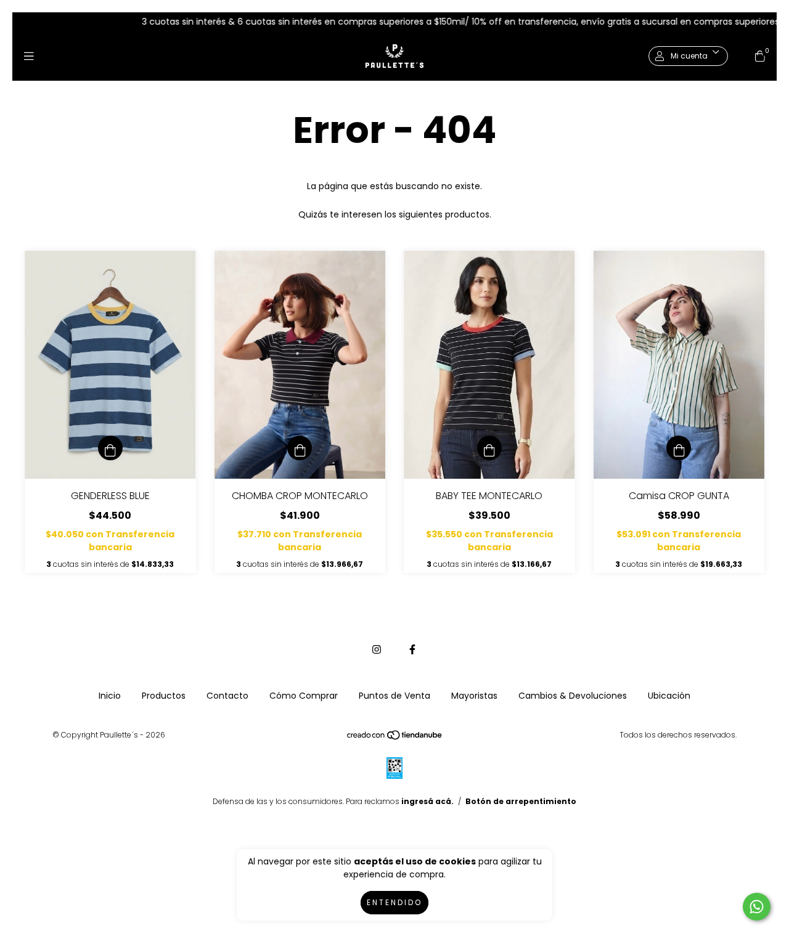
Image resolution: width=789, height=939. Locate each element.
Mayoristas (474, 695)
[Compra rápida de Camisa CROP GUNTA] (678, 448)
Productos (164, 695)
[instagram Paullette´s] (376, 649)
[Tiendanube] (395, 738)
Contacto (227, 695)
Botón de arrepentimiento (520, 801)
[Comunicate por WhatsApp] (757, 907)
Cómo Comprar (303, 695)
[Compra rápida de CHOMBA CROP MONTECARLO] (299, 448)
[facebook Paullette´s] (412, 649)
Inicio (110, 695)
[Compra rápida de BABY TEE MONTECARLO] (489, 448)
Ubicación (669, 695)
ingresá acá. (427, 801)
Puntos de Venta (394, 695)
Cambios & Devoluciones (572, 695)
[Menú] (29, 56)
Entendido (394, 902)
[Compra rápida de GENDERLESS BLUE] (110, 448)
